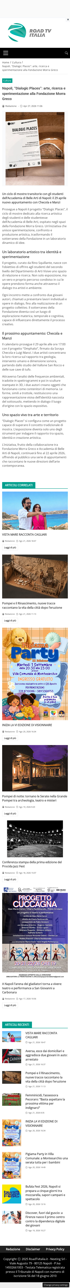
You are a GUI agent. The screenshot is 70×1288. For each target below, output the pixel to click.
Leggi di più (10, 547)
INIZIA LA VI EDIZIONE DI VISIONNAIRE (27, 725)
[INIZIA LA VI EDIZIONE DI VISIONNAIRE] (35, 674)
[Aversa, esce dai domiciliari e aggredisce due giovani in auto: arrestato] (11, 1056)
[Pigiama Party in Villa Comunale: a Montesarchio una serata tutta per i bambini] (11, 1165)
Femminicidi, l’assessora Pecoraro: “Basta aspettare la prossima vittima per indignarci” (45, 1101)
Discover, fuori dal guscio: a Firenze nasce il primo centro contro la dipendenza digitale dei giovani (45, 1219)
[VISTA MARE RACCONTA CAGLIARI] (35, 511)
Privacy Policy (55, 1249)
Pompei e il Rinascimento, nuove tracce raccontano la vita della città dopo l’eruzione (32, 605)
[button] (66, 53)
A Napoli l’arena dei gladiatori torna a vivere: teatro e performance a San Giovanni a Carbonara (32, 988)
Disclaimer (33, 1249)
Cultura (7, 80)
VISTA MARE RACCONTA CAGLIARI (24, 535)
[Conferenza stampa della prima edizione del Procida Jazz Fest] (35, 838)
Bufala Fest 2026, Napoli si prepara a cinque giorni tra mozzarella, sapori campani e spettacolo (45, 1193)
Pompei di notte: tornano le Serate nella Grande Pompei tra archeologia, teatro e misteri (34, 798)
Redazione (13, 1249)
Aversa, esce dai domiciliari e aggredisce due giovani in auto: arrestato (46, 1055)
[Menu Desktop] (5, 53)
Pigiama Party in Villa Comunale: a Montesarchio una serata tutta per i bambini (46, 1158)
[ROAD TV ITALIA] (29, 33)
